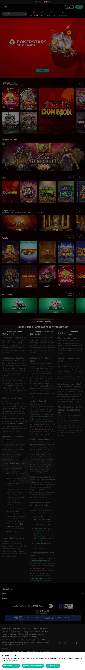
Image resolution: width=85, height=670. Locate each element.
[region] (42, 661)
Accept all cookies (53, 665)
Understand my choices (11, 665)
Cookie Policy (13, 660)
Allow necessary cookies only (33, 665)
